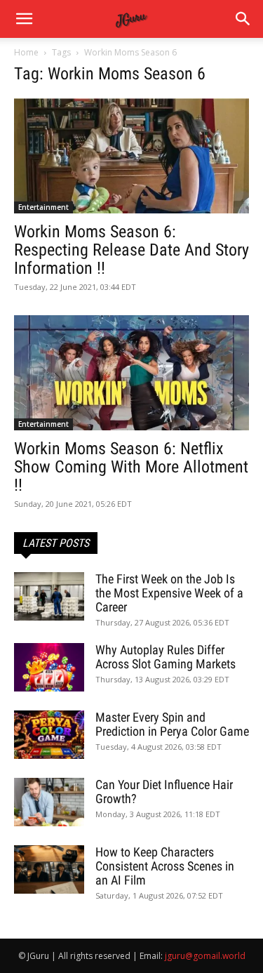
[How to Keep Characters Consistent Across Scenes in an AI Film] (49, 869)
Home (26, 52)
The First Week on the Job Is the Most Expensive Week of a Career (169, 592)
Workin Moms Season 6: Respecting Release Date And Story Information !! (131, 250)
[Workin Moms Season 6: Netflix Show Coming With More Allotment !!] (131, 372)
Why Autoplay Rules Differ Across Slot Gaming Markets (165, 656)
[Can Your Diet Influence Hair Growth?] (49, 802)
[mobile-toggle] (23, 19)
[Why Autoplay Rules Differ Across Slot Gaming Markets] (49, 667)
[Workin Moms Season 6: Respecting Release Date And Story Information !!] (131, 155)
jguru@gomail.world (205, 956)
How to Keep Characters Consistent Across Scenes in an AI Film (164, 866)
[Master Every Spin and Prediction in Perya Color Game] (49, 734)
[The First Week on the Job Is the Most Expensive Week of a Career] (49, 596)
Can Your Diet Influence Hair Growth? (164, 791)
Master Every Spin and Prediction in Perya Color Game (172, 724)
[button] (243, 19)
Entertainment (43, 207)
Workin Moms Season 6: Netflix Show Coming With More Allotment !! (131, 467)
